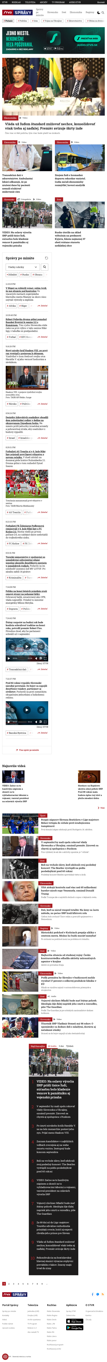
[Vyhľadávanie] (103, 12)
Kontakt (101, 2)
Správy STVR (71, 1311)
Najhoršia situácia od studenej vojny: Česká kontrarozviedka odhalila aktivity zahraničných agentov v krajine (68, 958)
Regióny (90, 12)
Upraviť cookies (8, 1328)
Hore (44, 746)
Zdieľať (44, 306)
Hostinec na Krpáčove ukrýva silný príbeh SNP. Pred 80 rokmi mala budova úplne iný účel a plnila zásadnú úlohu (90, 792)
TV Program (58, 2)
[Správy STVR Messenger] (98, 1294)
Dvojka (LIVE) (32, 1315)
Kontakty (5, 1315)
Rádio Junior (52, 1340)
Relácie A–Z (32, 1328)
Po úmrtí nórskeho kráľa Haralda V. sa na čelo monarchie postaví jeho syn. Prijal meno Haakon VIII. (56, 1129)
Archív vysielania (34, 1319)
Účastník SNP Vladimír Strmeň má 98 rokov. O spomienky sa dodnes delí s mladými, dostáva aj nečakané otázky (68, 1027)
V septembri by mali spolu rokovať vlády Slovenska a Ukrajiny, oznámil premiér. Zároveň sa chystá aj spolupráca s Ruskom (56, 1112)
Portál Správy (10, 1305)
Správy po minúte (40, 12)
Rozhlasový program (55, 1344)
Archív (43, 2)
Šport (42, 815)
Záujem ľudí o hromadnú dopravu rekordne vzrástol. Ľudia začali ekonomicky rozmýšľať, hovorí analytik (70, 180)
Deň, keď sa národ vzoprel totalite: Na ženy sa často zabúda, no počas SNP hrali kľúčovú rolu (70, 911)
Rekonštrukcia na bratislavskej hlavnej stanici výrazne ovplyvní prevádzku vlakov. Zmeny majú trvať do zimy (55, 1263)
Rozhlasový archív (54, 1349)
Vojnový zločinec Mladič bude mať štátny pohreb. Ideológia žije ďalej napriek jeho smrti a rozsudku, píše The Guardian (56, 1208)
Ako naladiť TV (33, 1332)
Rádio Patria (52, 1328)
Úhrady (88, 1319)
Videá (4, 1319)
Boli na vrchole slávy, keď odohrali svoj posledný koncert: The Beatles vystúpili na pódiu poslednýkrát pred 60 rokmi (56, 1166)
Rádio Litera (51, 1336)
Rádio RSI (50, 1332)
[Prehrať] (8, 658)
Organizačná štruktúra (94, 1311)
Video (24, 118)
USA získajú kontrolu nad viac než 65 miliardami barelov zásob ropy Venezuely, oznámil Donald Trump (68, 890)
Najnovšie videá (13, 766)
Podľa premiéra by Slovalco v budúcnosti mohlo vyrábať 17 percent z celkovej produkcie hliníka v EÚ (68, 981)
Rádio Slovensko (53, 1311)
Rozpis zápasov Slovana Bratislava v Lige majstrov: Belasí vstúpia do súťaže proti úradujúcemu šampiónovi (70, 823)
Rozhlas (16, 2)
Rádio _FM (51, 1323)
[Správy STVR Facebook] (93, 1294)
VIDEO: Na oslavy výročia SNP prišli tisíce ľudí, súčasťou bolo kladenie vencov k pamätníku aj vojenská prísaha (16, 239)
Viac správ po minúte (29, 750)
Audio (53, 996)
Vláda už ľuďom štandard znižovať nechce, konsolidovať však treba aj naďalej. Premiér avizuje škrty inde (56, 1245)
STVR (4, 2)
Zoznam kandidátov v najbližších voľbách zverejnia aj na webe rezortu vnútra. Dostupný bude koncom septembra (55, 1147)
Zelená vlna (70, 1315)
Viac (102, 807)
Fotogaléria (26, 199)
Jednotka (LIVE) (33, 1311)
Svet (64, 12)
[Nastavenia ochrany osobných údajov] (5, 1357)
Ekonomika (76, 12)
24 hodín (52, 1045)
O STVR (90, 1305)
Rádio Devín (51, 1319)
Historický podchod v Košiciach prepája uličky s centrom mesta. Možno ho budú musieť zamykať (68, 934)
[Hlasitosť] (36, 658)
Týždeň (69, 1045)
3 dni (61, 1045)
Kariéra (88, 1315)
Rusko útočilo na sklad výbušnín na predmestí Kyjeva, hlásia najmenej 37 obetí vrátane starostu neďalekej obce (70, 239)
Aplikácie (71, 1305)
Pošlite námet (7, 1323)
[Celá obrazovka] (45, 658)
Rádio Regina (52, 1315)
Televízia (30, 2)
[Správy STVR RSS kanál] (103, 1294)
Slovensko (52, 12)
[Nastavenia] (40, 658)
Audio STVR (75, 2)
